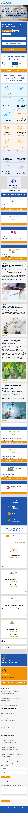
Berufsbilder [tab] (16, 31)
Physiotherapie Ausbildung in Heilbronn (12, 455)
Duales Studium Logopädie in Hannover (12, 238)
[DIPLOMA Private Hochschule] (15, 63)
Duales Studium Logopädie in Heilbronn (12, 456)
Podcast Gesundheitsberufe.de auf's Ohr (10, 698)
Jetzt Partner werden (7, 677)
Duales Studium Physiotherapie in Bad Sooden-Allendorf (14, 206)
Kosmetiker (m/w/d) (8, 491)
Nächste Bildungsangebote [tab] (18, 539)
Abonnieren (5, 776)
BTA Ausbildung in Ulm (8, 256)
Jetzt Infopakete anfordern (14, 70)
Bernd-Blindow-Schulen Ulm (14, 245)
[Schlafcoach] (25, 565)
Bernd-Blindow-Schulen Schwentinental (14, 213)
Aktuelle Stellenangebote (13, 682)
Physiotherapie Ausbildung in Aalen (11, 437)
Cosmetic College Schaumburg (14, 482)
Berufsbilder (16, 502)
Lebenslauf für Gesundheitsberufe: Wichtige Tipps (12, 265)
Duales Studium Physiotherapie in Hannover (13, 240)
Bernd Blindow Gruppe (6, 759)
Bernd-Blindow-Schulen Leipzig (8, 747)
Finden (3, 664)
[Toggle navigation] (26, 2)
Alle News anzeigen (14, 424)
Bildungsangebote (16, 508)
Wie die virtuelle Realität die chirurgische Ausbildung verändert (12, 306)
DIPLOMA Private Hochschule (7, 752)
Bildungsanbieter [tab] (7, 34)
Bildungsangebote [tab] (7, 31)
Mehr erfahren (13, 561)
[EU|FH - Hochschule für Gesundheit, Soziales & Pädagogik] (22, 63)
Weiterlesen (5, 301)
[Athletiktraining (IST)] (25, 615)
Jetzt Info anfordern (14, 209)
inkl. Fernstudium (7, 46)
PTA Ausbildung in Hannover (9, 236)
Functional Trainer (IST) (8, 727)
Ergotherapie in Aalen (8, 440)
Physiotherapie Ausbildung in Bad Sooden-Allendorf (13, 204)
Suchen (15, 49)
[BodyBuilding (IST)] (25, 641)
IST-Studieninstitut (14, 464)
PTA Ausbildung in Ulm (8, 254)
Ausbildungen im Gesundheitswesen (9, 705)
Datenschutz (4, 703)
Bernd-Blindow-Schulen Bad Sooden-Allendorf (14, 194)
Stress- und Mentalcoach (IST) (10, 474)
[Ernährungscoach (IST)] (25, 591)
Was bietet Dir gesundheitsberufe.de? (9, 691)
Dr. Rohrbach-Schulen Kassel (7, 740)
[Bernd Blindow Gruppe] (4, 63)
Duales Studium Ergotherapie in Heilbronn (12, 458)
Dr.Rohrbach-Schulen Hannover (8, 742)
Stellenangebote (16, 521)
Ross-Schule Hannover (14, 227)
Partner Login (4, 696)
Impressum (11, 807)
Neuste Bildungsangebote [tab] (19, 542)
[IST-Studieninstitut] (14, 66)
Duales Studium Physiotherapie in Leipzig (12, 729)
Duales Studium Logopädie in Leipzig (11, 732)
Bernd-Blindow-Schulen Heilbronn (14, 446)
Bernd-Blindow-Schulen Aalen (14, 428)
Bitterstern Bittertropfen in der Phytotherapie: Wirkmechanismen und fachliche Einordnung (13, 342)
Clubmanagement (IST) (8, 722)
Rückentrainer (6, 725)
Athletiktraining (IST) (8, 476)
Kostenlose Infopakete (6, 700)
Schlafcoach (6, 473)
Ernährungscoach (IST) (14, 579)
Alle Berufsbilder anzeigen (14, 190)
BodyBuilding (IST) (14, 629)
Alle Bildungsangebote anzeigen (14, 647)
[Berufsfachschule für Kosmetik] (9, 63)
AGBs (22, 807)
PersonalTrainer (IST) (7, 713)
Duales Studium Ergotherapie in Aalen (11, 438)
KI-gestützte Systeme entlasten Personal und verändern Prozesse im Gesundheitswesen (13, 387)
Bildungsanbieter (16, 515)
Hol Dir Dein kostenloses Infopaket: (14, 57)
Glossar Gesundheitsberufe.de (8, 693)
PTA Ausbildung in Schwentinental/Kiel (11, 222)
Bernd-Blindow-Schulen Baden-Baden (9, 749)
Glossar (6, 807)
